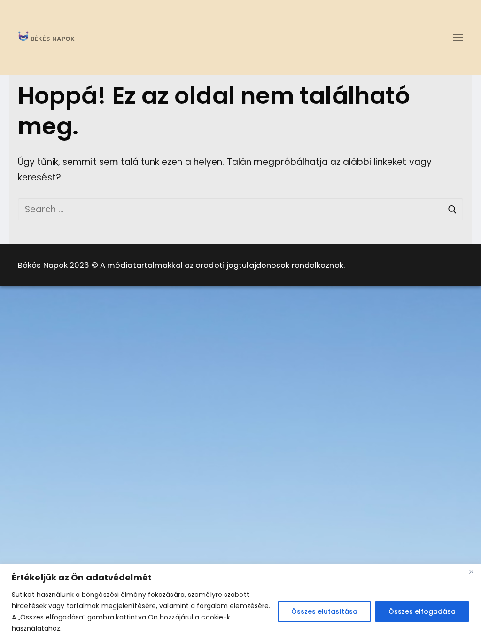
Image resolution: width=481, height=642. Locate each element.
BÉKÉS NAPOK (52, 39)
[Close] (471, 571)
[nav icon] (458, 37)
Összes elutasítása (324, 611)
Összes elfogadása (422, 611)
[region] (240, 603)
